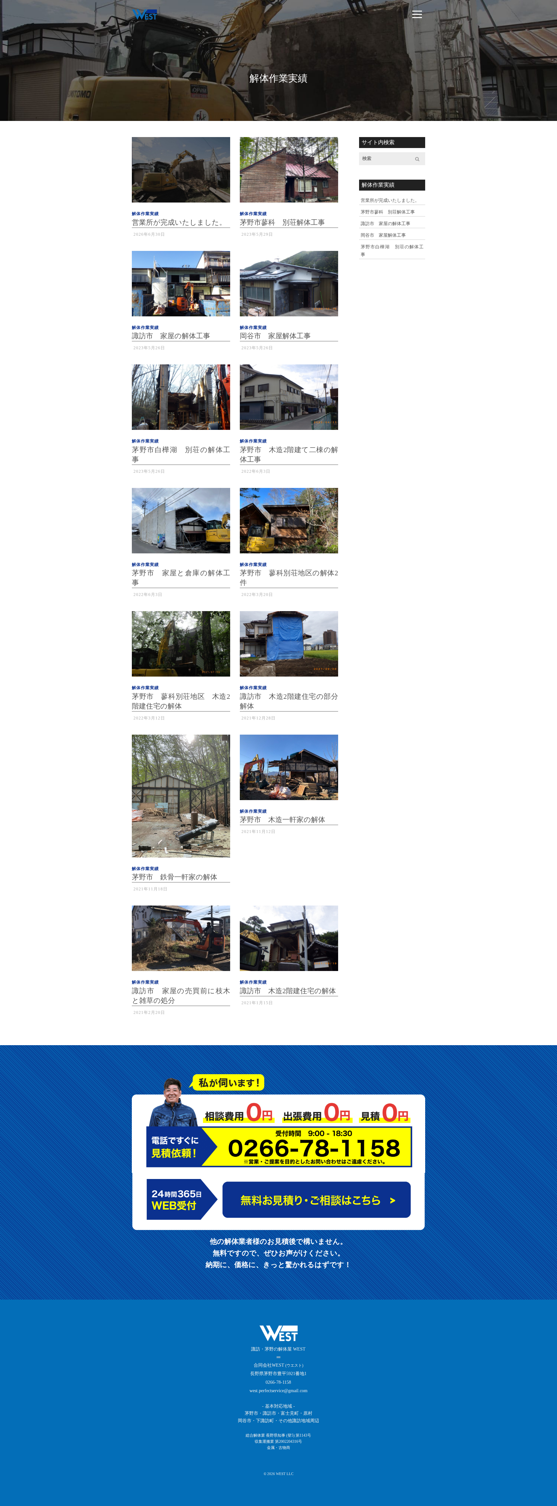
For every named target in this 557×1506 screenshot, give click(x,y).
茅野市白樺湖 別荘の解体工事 (392, 250)
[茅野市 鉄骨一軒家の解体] (181, 798)
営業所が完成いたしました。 (390, 200)
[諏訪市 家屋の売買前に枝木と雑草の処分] (181, 941)
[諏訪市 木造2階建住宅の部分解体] (289, 646)
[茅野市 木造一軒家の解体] (289, 770)
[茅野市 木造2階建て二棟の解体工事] (289, 399)
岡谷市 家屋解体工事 (383, 235)
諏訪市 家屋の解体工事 (385, 223)
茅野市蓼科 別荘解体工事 (388, 212)
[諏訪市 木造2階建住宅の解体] (289, 941)
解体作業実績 (145, 213)
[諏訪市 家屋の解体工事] (181, 286)
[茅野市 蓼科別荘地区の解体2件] (289, 523)
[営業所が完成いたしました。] (181, 172)
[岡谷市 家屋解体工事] (289, 286)
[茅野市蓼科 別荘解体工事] (289, 172)
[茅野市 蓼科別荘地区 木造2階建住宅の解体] (181, 646)
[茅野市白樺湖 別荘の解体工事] (181, 399)
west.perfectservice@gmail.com (278, 1390)
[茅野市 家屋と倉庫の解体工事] (181, 523)
